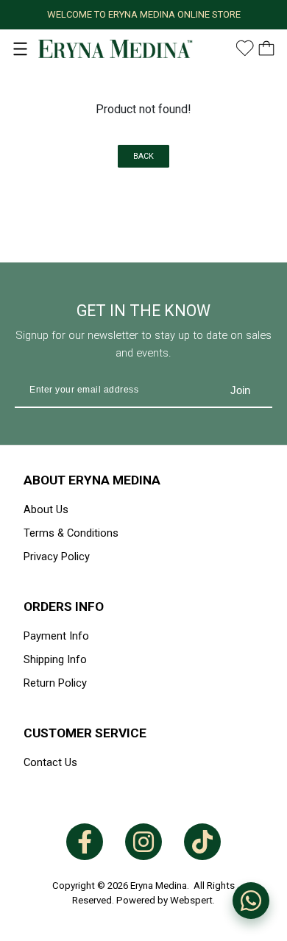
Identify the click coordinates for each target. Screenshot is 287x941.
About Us (46, 509)
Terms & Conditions (71, 533)
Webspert (191, 900)
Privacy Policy (57, 556)
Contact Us (50, 762)
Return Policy (55, 683)
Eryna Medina (158, 885)
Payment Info (56, 636)
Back (143, 156)
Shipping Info (55, 659)
